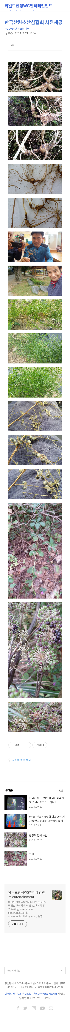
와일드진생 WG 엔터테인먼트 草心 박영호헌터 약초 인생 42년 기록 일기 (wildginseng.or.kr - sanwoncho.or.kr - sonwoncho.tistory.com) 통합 (27, 909)
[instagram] (34, 1008)
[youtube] (42, 1008)
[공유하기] (22, 745)
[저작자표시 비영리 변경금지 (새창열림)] (52, 745)
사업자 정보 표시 (21, 760)
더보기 (62, 790)
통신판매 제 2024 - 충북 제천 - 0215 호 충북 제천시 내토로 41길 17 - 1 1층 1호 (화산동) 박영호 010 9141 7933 (35, 985)
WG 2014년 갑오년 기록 (16, 29)
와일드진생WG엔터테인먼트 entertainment (28, 6)
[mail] (51, 1008)
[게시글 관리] (27, 745)
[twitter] (25, 1008)
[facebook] (18, 1008)
